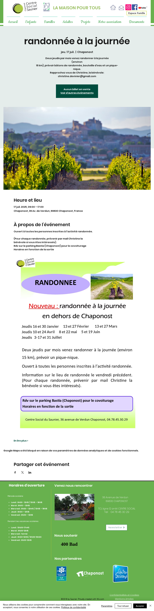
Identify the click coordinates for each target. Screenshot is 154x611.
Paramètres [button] (106, 605)
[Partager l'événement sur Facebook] (15, 472)
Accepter (140, 605)
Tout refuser (123, 605)
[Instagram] (128, 7)
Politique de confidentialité (73, 607)
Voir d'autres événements (77, 93)
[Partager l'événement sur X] (22, 472)
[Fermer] (150, 606)
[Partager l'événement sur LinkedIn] (29, 472)
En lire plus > (21, 440)
